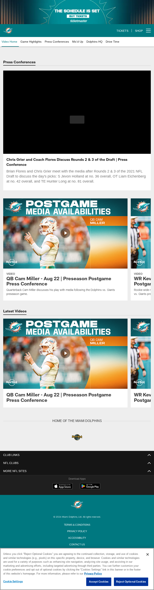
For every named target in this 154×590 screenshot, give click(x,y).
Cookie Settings (13, 581)
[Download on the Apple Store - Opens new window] (63, 486)
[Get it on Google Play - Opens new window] (90, 488)
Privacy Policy (77, 530)
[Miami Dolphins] (77, 505)
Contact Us (77, 544)
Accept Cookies (98, 581)
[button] (77, 120)
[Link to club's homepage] (8, 29)
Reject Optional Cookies (131, 581)
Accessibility (77, 537)
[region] (77, 569)
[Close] (147, 554)
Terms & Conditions (77, 524)
